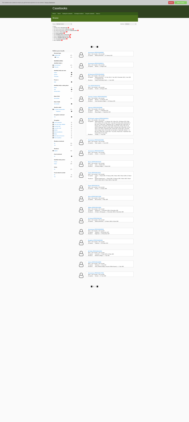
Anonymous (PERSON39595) (96, 52)
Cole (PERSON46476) (94, 85)
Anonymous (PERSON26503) (96, 229)
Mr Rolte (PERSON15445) (95, 251)
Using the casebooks (89, 13)
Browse (54, 13)
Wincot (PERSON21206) (94, 196)
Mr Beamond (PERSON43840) (96, 74)
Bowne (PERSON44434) (94, 162)
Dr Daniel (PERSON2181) (95, 218)
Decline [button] (171, 2)
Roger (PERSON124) (93, 185)
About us (98, 13)
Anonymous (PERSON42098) (96, 140)
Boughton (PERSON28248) (95, 240)
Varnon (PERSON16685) (94, 262)
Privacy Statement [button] (50, 2)
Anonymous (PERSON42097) (96, 151)
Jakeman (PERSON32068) (95, 107)
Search (59, 13)
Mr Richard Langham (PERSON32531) (98, 118)
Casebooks (60, 8)
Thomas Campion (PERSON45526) (97, 96)
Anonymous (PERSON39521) (96, 63)
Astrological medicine (78, 13)
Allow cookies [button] (180, 2)
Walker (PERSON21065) (94, 207)
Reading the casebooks (67, 13)
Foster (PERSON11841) (94, 172)
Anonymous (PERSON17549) (96, 273)
